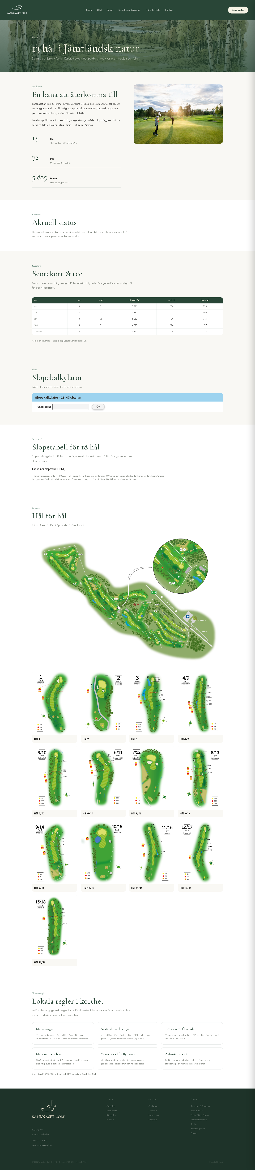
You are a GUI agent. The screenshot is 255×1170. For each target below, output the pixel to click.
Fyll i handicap (44, 406)
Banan (110, 10)
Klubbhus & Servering (129, 10)
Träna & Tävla (153, 10)
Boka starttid (238, 10)
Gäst (99, 10)
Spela (89, 10)
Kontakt (169, 10)
